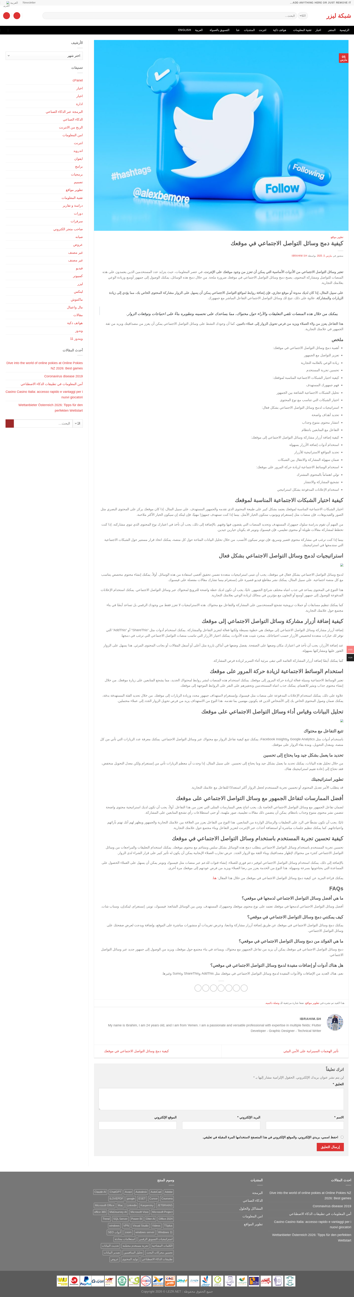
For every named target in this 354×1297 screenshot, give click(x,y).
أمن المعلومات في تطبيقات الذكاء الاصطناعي (52, 384)
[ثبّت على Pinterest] (213, 988)
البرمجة (257, 1193)
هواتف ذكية (279, 30)
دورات (78, 213)
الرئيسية (344, 30)
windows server (144, 1232)
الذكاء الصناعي (73, 119)
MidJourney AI (118, 1212)
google (131, 1198)
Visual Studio (140, 1225)
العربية (14, 2)
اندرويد (78, 151)
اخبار (318, 30)
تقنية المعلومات (302, 30)
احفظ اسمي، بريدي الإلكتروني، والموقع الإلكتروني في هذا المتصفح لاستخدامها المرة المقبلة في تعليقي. (270, 1137)
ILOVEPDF (116, 1198)
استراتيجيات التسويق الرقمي (156, 1239)
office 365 (100, 1212)
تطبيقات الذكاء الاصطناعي (157, 1259)
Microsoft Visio (139, 1212)
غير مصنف (75, 252)
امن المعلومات (73, 135)
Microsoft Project (162, 1212)
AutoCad (156, 1191)
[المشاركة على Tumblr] (198, 988)
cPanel (78, 80)
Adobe (169, 1191)
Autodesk (141, 1191)
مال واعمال (75, 307)
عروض (78, 244)
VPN (126, 1225)
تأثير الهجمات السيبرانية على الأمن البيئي (311, 1051)
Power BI (136, 1218)
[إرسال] (46, 15)
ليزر (80, 284)
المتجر (332, 30)
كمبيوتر (78, 276)
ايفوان (78, 159)
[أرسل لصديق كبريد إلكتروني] (221, 988)
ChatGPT (115, 1191)
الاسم (339, 1117)
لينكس (78, 291)
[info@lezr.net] (20, 30)
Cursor (153, 1198)
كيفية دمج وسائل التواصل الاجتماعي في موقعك (136, 1051)
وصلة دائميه (272, 1003)
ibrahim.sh (299, 255)
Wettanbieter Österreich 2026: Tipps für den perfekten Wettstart (50, 407)
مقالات (78, 315)
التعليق (338, 1084)
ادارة (79, 104)
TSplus (168, 1225)
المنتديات (249, 30)
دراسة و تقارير (73, 205)
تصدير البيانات (112, 1252)
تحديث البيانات (110, 1245)
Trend (106, 1218)
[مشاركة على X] (236, 988)
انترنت (262, 30)
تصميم (78, 182)
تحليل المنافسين (133, 1252)
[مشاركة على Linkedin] (205, 988)
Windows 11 (165, 1232)
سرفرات (77, 221)
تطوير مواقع (337, 237)
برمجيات (77, 174)
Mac (120, 1205)
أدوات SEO (114, 1232)
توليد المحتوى (130, 1259)
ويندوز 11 (76, 338)
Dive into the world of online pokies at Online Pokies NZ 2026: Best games (44, 365)
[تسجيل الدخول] (16, 15)
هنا (215, 878)
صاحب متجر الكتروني (68, 229)
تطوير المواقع (253, 1224)
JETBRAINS (165, 1205)
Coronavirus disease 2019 (63, 376)
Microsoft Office (104, 1205)
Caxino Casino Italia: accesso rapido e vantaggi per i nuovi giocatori (44, 394)
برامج (79, 166)
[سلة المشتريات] (6, 15)
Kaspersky (147, 1205)
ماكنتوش (77, 299)
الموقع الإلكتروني (165, 1117)
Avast (128, 1191)
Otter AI (150, 1218)
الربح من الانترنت (71, 127)
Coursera (167, 1198)
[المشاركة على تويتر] (228, 988)
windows (114, 1225)
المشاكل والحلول (251, 1208)
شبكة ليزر (339, 16)
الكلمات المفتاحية (162, 1245)
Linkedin (132, 1205)
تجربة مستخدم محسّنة (135, 1245)
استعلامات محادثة (125, 1239)
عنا (238, 30)
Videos (156, 1225)
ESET (142, 1198)
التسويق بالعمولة (219, 30)
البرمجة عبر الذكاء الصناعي (64, 112)
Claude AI (100, 1191)
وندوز (79, 331)
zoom (128, 1232)
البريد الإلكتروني (248, 1117)
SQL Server (120, 1218)
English (184, 30)
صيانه (79, 237)
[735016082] (12, 30)
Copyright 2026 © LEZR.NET (161, 1291)
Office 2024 (166, 1218)
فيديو (79, 268)
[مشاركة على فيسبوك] (244, 988)
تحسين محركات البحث (159, 1252)
